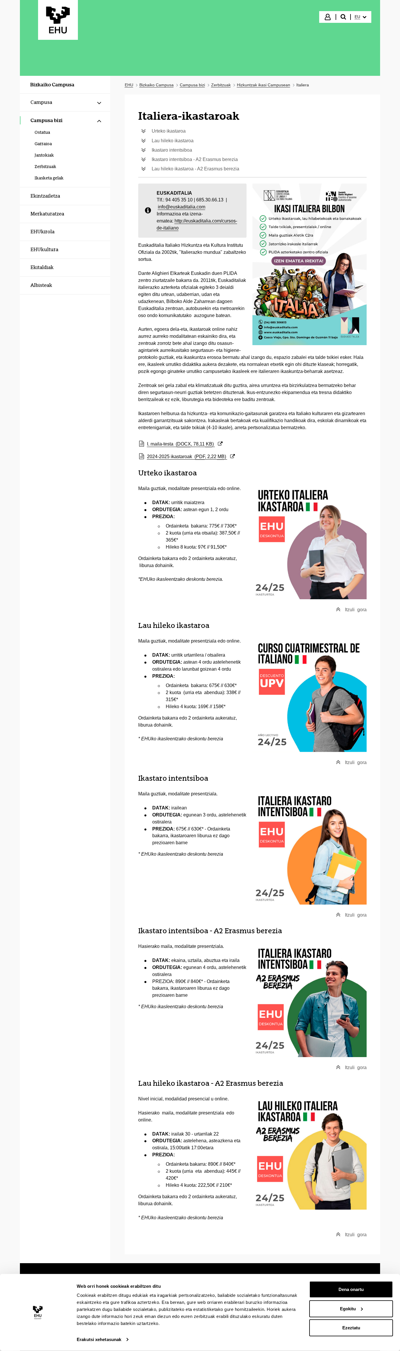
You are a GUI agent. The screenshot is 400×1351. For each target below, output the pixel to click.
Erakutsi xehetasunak (99, 1339)
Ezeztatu (351, 1327)
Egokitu (348, 1308)
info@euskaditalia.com (181, 206)
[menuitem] (360, 17)
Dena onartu (351, 1289)
